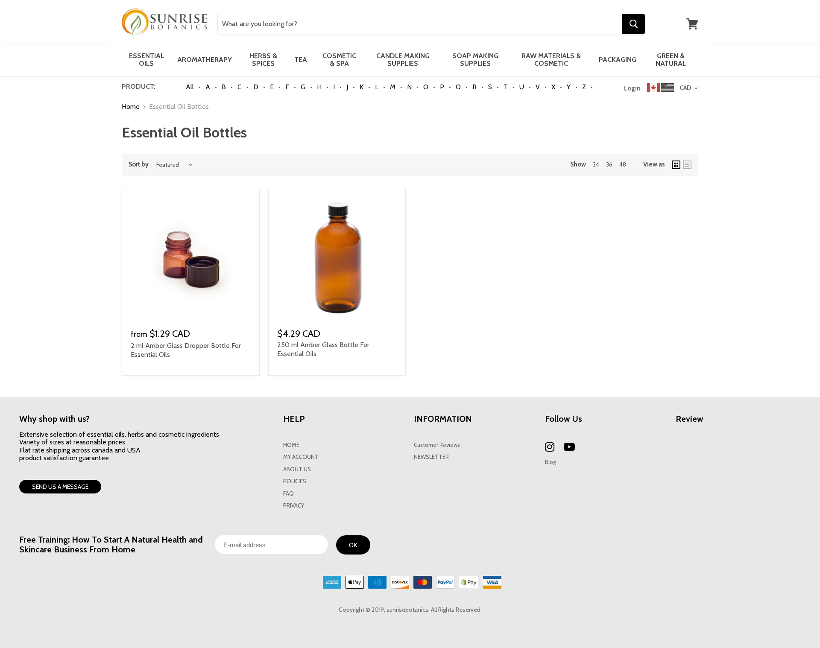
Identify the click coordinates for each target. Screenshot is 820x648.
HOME (291, 445)
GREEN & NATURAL (671, 59)
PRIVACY (293, 505)
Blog (550, 462)
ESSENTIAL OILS (146, 59)
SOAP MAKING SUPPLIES (475, 59)
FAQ (288, 493)
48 (622, 164)
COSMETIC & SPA (339, 59)
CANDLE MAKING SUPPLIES (403, 59)
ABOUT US (297, 469)
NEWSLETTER (431, 457)
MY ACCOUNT (301, 457)
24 (596, 164)
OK (353, 545)
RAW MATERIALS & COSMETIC (551, 59)
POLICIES (294, 481)
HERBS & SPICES (263, 59)
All (190, 87)
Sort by (139, 164)
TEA (300, 59)
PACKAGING (617, 59)
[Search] (633, 24)
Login (632, 88)
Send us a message (60, 486)
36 (609, 164)
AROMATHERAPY (204, 59)
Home (131, 107)
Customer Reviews (437, 445)
